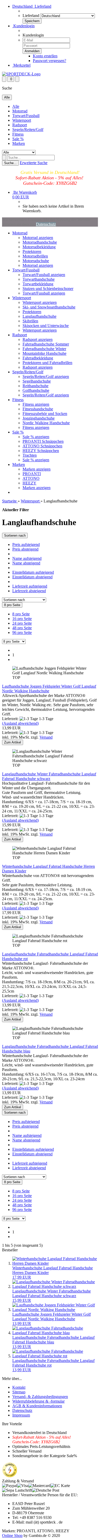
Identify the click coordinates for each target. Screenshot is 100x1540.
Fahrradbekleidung (38, 358)
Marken (18, 143)
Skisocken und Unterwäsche (46, 325)
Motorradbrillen (35, 256)
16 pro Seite (22, 618)
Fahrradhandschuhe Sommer (46, 344)
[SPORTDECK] (21, 74)
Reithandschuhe (35, 386)
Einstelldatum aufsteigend (33, 572)
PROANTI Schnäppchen (43, 441)
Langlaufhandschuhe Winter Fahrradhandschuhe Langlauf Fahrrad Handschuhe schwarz (49, 776)
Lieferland (31, 15)
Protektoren (32, 251)
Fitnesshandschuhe (38, 409)
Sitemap (18, 1392)
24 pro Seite (22, 623)
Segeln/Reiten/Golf (27, 129)
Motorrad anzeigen (38, 237)
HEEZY (29, 483)
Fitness (18, 134)
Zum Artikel (12, 742)
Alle (15, 106)
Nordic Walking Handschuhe (46, 423)
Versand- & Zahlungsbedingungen (40, 1396)
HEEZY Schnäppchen (41, 450)
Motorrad (19, 111)
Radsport (19, 125)
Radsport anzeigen (38, 339)
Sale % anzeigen (36, 437)
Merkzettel (21, 65)
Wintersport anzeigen (40, 302)
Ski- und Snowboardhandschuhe (49, 307)
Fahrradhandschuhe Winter (44, 349)
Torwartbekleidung (38, 284)
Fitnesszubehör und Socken (45, 413)
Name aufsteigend (27, 558)
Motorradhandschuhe (40, 242)
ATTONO (31, 478)
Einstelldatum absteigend (32, 577)
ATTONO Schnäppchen (42, 446)
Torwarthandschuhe (39, 279)
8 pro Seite (21, 614)
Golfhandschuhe (36, 390)
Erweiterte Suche (33, 163)
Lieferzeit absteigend (29, 591)
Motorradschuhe (36, 261)
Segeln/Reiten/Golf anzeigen (46, 376)
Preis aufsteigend (26, 544)
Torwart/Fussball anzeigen (44, 274)
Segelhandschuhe (37, 381)
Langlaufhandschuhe (39, 316)
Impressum (21, 1415)
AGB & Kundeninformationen (37, 1406)
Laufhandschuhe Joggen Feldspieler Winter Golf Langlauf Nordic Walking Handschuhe (49, 688)
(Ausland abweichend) (20, 723)
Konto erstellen (45, 56)
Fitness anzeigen (36, 404)
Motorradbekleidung (39, 247)
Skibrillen (30, 321)
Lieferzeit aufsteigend (29, 586)
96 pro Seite (22, 632)
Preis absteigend (25, 549)
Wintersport (21, 120)
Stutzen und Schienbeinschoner (48, 288)
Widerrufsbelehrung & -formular (38, 1401)
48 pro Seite (22, 628)
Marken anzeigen (37, 469)
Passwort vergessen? (49, 60)
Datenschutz (46, 224)
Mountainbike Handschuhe (44, 353)
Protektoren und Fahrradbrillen (47, 362)
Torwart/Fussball (25, 115)
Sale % (18, 139)
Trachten (30, 455)
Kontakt (18, 1387)
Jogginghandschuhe (39, 418)
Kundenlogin (23, 26)
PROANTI (32, 474)
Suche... (10, 163)
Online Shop (12, 1535)
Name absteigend (26, 563)
